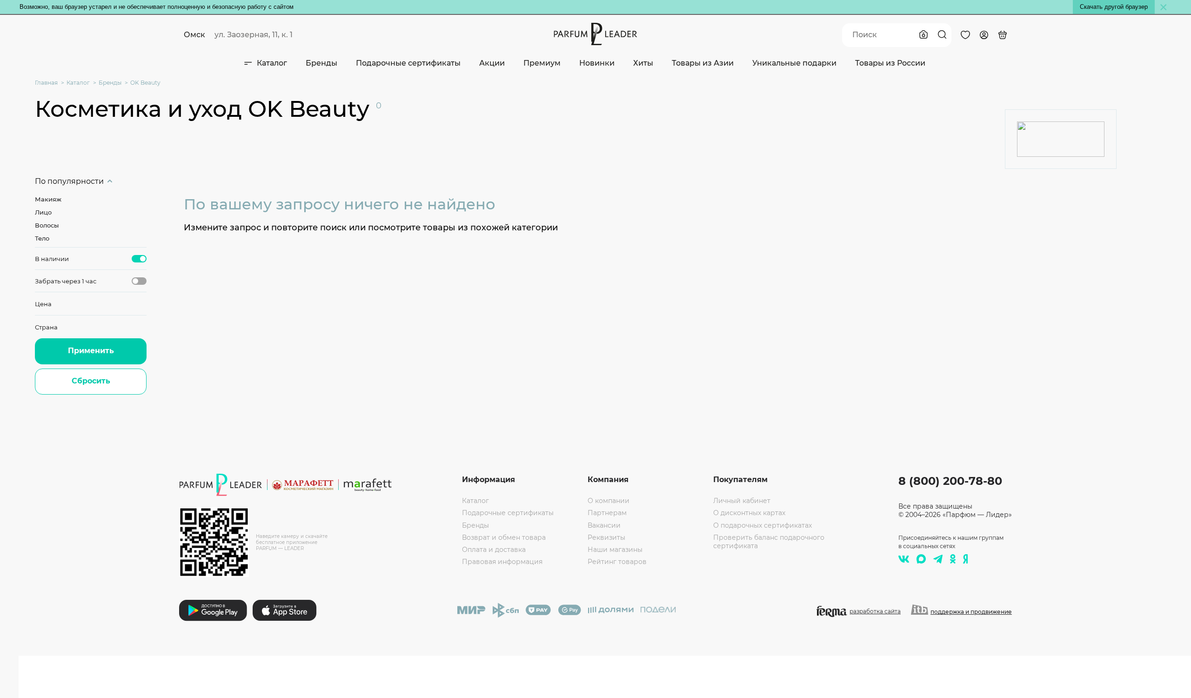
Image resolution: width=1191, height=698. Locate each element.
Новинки (597, 63)
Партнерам (607, 513)
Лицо (43, 212)
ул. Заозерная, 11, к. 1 (253, 34)
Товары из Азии (703, 63)
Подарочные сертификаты (408, 63)
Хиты (643, 63)
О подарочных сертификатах (762, 525)
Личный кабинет (741, 501)
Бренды (321, 63)
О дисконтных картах (749, 513)
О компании (608, 501)
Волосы (47, 225)
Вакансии (604, 525)
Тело (42, 238)
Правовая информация (502, 561)
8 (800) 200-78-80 (950, 481)
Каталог (272, 63)
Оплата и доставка (494, 549)
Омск (194, 34)
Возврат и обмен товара (504, 537)
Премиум (542, 63)
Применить (91, 350)
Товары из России (890, 63)
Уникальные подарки (794, 63)
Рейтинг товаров (617, 561)
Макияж (48, 199)
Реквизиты (606, 537)
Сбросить (91, 380)
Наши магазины (615, 549)
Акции (492, 63)
